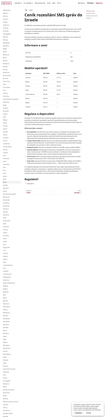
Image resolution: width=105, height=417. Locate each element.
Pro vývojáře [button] (27, 3)
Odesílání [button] (17, 3)
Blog (53, 3)
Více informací (96, 410)
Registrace (99, 3)
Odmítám (88, 413)
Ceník (48, 3)
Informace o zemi (90, 11)
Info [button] (58, 3)
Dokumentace (39, 3)
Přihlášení (90, 3)
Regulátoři (88, 18)
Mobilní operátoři (90, 13)
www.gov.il (30, 183)
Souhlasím (78, 413)
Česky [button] (82, 3)
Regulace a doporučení (91, 15)
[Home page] (26, 10)
